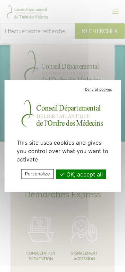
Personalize (37, 173)
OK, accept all (84, 174)
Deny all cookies (98, 89)
